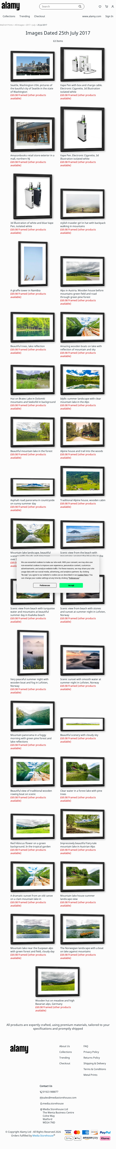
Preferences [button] (74, 578)
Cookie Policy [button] (83, 575)
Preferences (45, 585)
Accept (71, 585)
